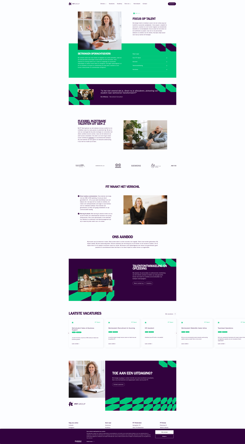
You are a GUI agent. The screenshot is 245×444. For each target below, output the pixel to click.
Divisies (102, 3)
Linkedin (71, 425)
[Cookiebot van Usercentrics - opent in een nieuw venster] (78, 441)
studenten (91, 137)
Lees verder (75, 344)
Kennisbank (137, 3)
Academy (119, 3)
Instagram (71, 427)
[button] (68, 333)
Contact (145, 3)
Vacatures (111, 3)
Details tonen (90, 441)
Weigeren (164, 436)
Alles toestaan (164, 432)
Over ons (127, 3)
